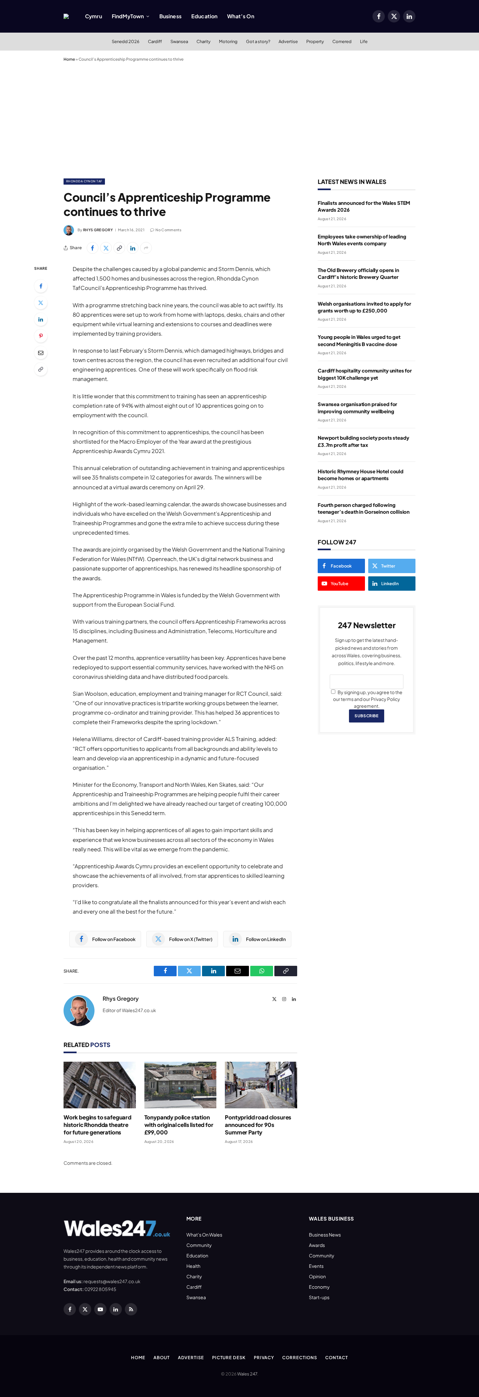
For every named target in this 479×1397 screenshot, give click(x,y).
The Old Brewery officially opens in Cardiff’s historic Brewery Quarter (358, 273)
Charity (203, 41)
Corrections (299, 1357)
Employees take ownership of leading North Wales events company (362, 239)
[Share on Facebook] (92, 248)
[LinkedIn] (40, 319)
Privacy (264, 1357)
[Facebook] (40, 286)
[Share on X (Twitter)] (106, 248)
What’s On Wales (204, 1235)
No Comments (168, 230)
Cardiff (155, 41)
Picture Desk (229, 1357)
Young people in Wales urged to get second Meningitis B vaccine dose (359, 340)
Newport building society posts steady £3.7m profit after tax (363, 441)
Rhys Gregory (98, 230)
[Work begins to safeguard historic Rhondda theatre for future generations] (100, 1085)
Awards (317, 1245)
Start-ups (319, 1297)
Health (193, 1266)
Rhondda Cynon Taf (84, 181)
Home (69, 59)
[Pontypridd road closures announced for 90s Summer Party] (261, 1085)
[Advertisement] (239, 118)
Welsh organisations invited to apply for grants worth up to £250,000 (364, 306)
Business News (325, 1235)
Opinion (317, 1276)
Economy (319, 1287)
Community (199, 1245)
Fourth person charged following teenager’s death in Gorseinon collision (364, 508)
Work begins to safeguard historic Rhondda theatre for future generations (97, 1125)
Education (204, 16)
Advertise (288, 41)
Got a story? (258, 41)
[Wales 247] (66, 16)
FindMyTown (128, 16)
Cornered (342, 41)
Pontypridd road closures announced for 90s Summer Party (258, 1125)
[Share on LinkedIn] (132, 248)
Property (315, 41)
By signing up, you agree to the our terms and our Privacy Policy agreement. (367, 699)
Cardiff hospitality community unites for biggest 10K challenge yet (365, 373)
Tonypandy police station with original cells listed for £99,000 (178, 1125)
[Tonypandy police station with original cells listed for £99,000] (180, 1085)
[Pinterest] (40, 335)
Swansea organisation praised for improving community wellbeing (357, 407)
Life (364, 41)
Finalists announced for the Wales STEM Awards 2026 (364, 206)
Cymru (93, 16)
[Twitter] (40, 302)
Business (170, 16)
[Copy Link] (119, 248)
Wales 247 (247, 1373)
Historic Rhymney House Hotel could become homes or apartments (360, 474)
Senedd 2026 (125, 41)
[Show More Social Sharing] (146, 248)
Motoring (228, 41)
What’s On (240, 16)
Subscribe (366, 715)
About (161, 1357)
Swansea (179, 41)
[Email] (40, 352)
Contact (336, 1357)
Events (316, 1266)
